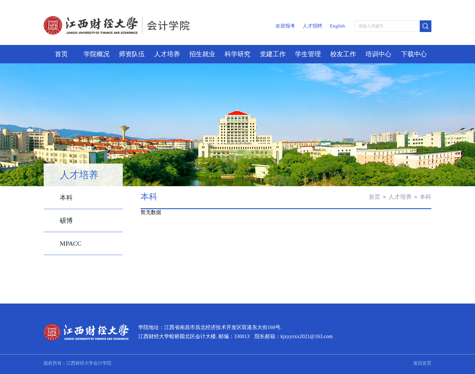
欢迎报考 (285, 25)
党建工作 (273, 54)
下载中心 (414, 54)
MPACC (70, 243)
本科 (66, 197)
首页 (61, 54)
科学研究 (237, 54)
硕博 (66, 220)
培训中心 (378, 54)
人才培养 (167, 54)
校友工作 (343, 54)
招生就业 (202, 54)
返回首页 (422, 363)
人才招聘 (312, 25)
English (337, 25)
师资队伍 (132, 54)
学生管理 (308, 54)
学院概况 (97, 54)
